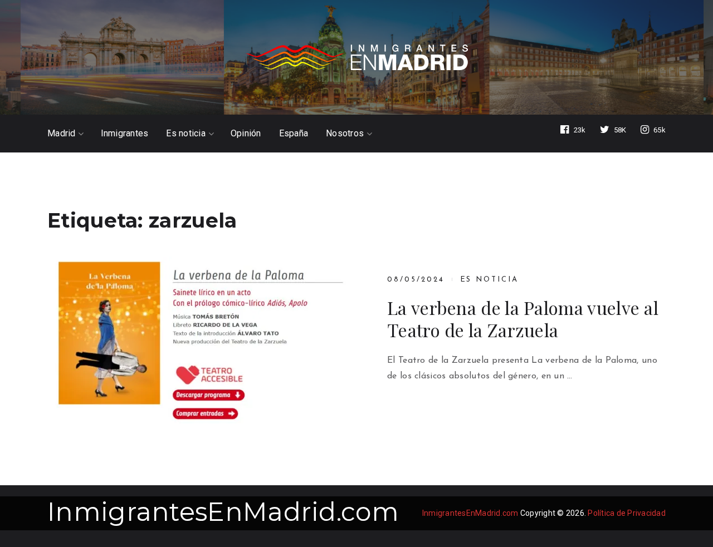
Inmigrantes (125, 133)
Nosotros (345, 133)
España (294, 133)
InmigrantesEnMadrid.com (223, 512)
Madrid (61, 133)
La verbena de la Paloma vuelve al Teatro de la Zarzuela (522, 319)
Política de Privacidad (627, 513)
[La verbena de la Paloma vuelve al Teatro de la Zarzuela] (197, 340)
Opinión (246, 133)
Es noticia (186, 133)
